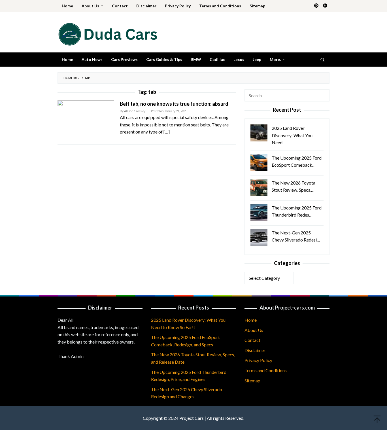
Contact (252, 340)
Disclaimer (254, 350)
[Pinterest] (316, 6)
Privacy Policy (258, 360)
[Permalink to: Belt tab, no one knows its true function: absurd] (86, 119)
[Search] (322, 59)
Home (250, 320)
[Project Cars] (107, 33)
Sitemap (252, 380)
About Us (253, 330)
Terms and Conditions (265, 370)
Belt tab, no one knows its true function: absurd (174, 104)
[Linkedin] (325, 6)
